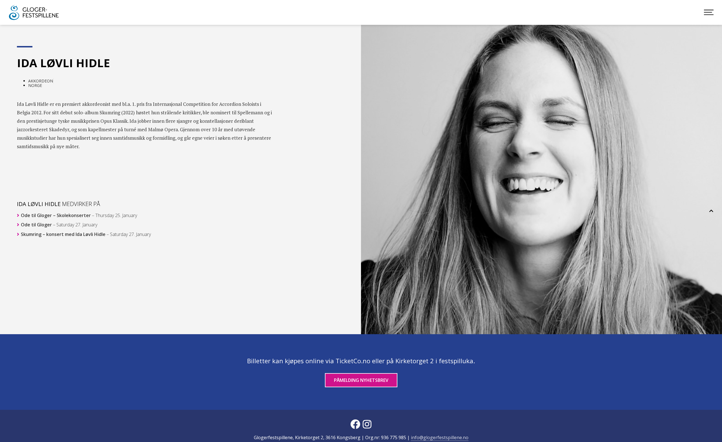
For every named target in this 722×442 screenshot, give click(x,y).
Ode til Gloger (58, 225)
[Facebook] (355, 424)
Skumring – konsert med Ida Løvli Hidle (85, 234)
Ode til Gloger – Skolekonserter (78, 215)
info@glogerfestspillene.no (439, 437)
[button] (711, 211)
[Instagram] (367, 424)
